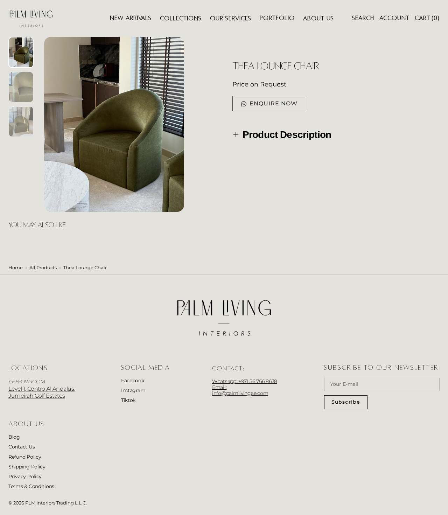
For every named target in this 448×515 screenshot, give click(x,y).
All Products (43, 267)
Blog (14, 437)
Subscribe (345, 402)
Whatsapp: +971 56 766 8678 (244, 381)
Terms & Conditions (31, 486)
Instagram (133, 390)
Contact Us (21, 447)
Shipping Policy (27, 466)
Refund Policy (24, 457)
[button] (363, 18)
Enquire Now (274, 103)
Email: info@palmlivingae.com (240, 390)
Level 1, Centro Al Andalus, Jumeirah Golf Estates (41, 392)
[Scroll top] (437, 504)
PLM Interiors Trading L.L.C (55, 503)
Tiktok (128, 400)
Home (15, 267)
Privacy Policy (25, 476)
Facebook (132, 380)
